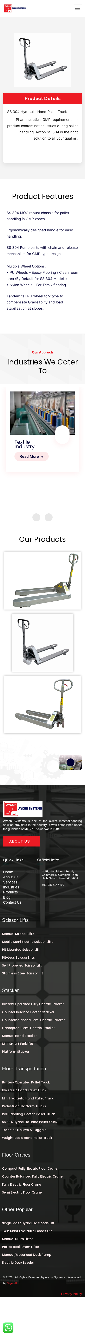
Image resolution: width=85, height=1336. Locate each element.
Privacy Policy (71, 1294)
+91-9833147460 (53, 884)
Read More (32, 456)
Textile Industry (24, 444)
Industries (11, 887)
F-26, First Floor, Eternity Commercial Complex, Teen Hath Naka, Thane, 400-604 (60, 875)
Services (10, 882)
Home (8, 872)
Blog (7, 897)
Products (10, 892)
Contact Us (12, 902)
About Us (10, 877)
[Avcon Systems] (14, 8)
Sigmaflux (13, 1283)
